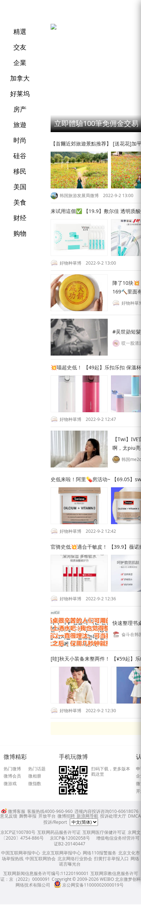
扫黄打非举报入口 (111, 858)
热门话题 (37, 769)
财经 (19, 217)
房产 (19, 109)
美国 (19, 186)
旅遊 (19, 124)
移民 (19, 171)
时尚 (19, 140)
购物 (19, 233)
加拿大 (20, 78)
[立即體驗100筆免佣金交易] (53, 28)
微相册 (34, 776)
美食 (19, 202)
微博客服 (16, 811)
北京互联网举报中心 (61, 853)
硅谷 (19, 155)
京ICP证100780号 (17, 832)
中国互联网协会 (40, 858)
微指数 (34, 784)
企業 (19, 62)
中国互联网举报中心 (20, 853)
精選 (19, 31)
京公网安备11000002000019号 (93, 885)
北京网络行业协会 (74, 858)
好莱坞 (20, 93)
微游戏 (10, 784)
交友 (19, 47)
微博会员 (12, 776)
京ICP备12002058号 (70, 838)
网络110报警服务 (99, 853)
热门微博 (12, 769)
